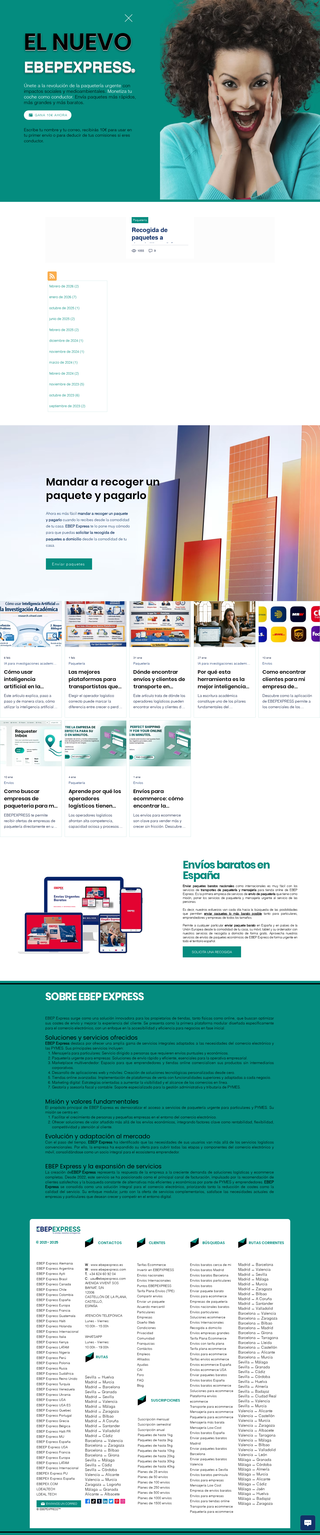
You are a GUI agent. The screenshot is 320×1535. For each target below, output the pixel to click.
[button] (128, 18)
